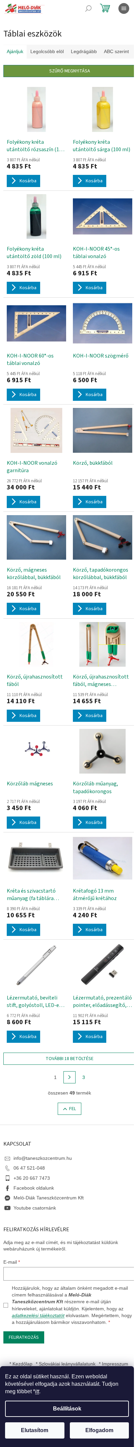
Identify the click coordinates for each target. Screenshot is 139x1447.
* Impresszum (113, 1363)
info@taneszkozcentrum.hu (42, 1158)
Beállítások (67, 1408)
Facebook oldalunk (33, 1188)
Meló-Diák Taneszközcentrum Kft (48, 1197)
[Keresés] (88, 8)
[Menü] (124, 8)
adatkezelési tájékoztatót (38, 1315)
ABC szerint (116, 51)
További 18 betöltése (69, 1058)
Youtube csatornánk (34, 1208)
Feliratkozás (24, 1337)
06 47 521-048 (29, 1168)
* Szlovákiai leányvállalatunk (65, 1363)
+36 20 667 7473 (31, 1178)
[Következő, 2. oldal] (69, 1077)
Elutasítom (34, 1430)
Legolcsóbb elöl (47, 51)
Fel (72, 1108)
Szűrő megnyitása (69, 71)
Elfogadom (99, 1430)
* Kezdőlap (20, 1363)
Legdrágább (84, 51)
